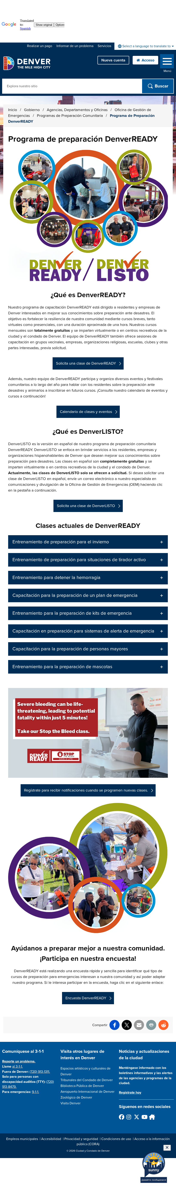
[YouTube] (143, 1116)
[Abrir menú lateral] (167, 62)
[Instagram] (128, 1116)
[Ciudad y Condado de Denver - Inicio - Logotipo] (26, 63)
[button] (88, 542)
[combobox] (145, 46)
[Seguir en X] (136, 1116)
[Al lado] (151, 1116)
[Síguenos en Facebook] (121, 1116)
